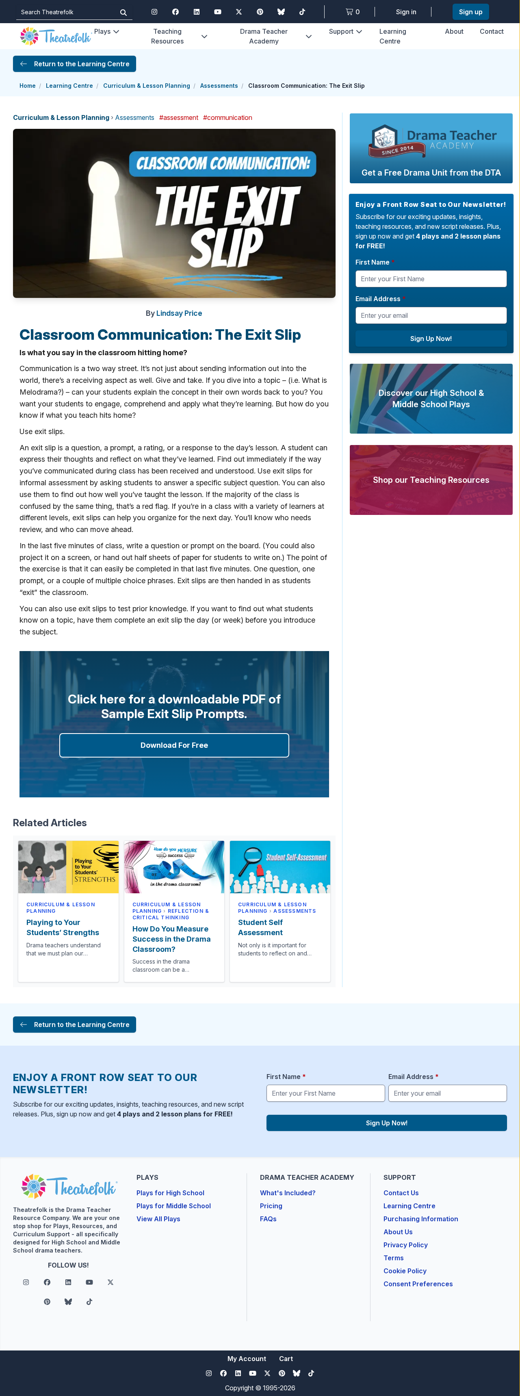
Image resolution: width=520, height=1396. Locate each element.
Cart (286, 1359)
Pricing (271, 1206)
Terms (394, 1258)
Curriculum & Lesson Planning (146, 85)
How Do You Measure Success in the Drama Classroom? (171, 939)
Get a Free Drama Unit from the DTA (431, 173)
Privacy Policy (406, 1245)
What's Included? (288, 1193)
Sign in (406, 12)
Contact (492, 31)
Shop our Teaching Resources (431, 480)
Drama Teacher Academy (264, 36)
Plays (102, 31)
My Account (247, 1359)
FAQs (268, 1219)
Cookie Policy (405, 1271)
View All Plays (158, 1219)
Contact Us (401, 1193)
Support (341, 31)
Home (28, 85)
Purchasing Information (421, 1219)
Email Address (380, 299)
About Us (398, 1232)
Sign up (471, 12)
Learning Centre (69, 85)
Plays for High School (170, 1193)
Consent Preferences (418, 1284)
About (454, 31)
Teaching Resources (167, 36)
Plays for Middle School (173, 1206)
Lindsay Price (179, 313)
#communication (227, 117)
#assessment (178, 117)
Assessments (219, 85)
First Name (375, 262)
